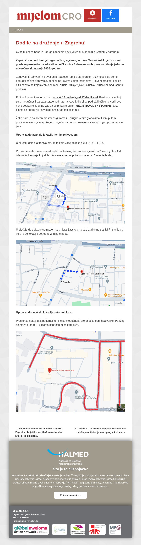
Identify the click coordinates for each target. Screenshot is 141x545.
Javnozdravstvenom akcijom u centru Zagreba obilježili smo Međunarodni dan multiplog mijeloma (39, 432)
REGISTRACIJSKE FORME (93, 105)
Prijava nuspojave (70, 495)
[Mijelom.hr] (49, 23)
